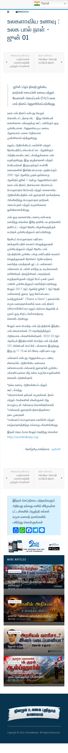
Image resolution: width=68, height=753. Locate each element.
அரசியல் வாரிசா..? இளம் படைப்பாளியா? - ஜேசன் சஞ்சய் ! (33, 644)
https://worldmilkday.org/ (23, 437)
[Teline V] (22, 11)
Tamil (44, 3)
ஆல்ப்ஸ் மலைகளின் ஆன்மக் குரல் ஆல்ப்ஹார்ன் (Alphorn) (26, 675)
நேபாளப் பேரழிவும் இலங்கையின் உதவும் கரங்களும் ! (31, 583)
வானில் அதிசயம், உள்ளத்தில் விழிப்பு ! (30, 616)
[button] (53, 569)
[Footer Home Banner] (34, 714)
